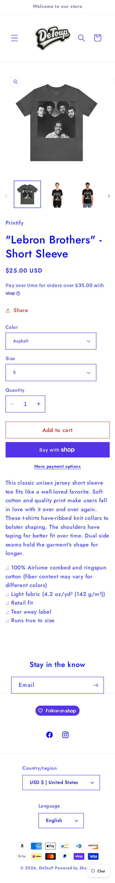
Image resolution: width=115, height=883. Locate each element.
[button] (14, 38)
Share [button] (21, 310)
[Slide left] (6, 196)
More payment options (57, 466)
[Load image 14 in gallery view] (57, 194)
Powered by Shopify (74, 868)
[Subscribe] (96, 685)
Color (12, 327)
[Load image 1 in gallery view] (27, 194)
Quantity (15, 390)
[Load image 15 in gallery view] (87, 194)
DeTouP (46, 868)
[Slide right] (109, 196)
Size (10, 358)
